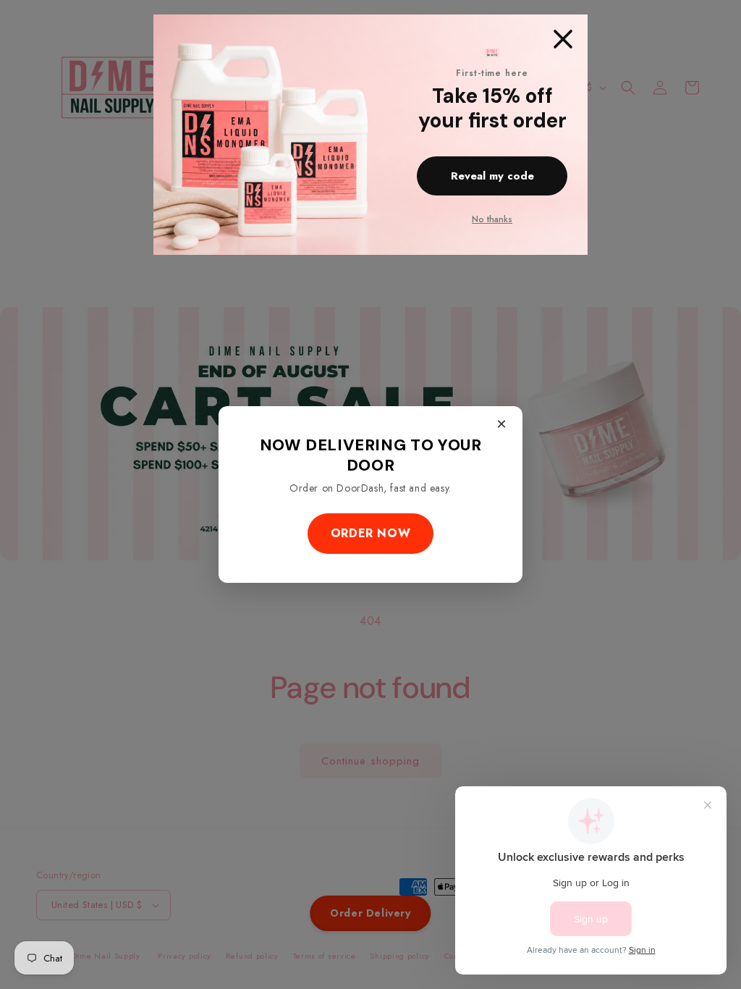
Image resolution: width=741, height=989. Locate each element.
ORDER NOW (370, 533)
